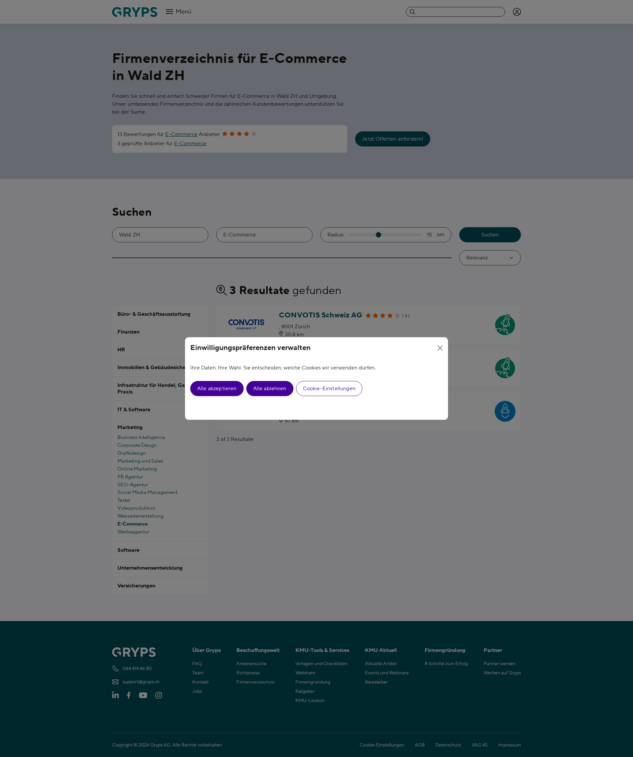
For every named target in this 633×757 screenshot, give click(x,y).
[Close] (440, 348)
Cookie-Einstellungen (329, 388)
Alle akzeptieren (217, 388)
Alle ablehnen (269, 388)
